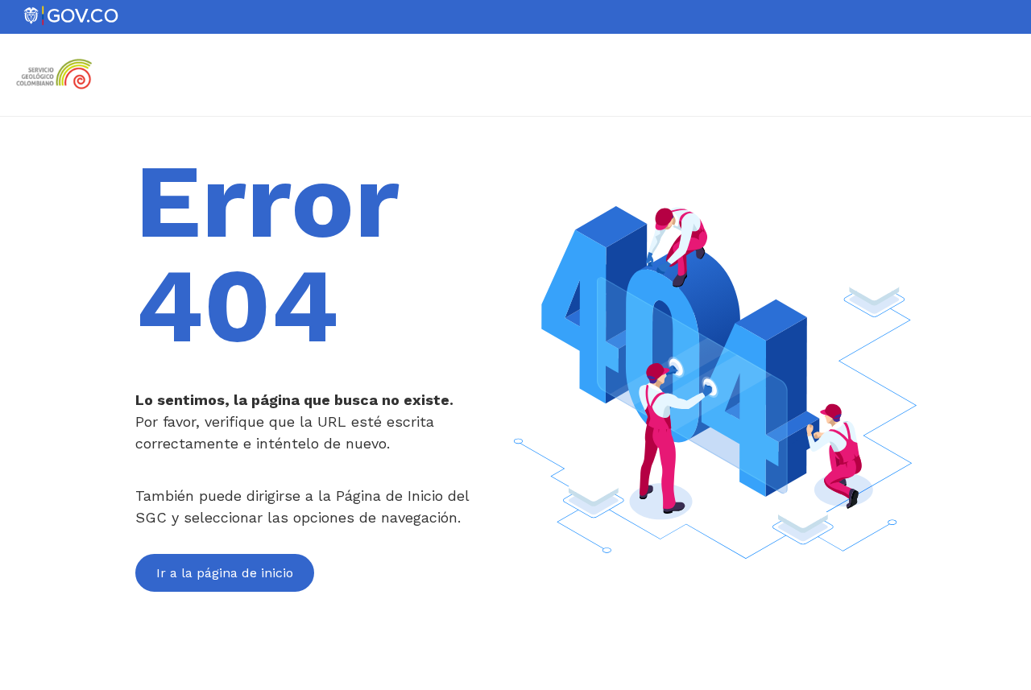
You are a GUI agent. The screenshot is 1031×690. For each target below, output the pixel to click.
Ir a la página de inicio (224, 573)
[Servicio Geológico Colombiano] (58, 95)
